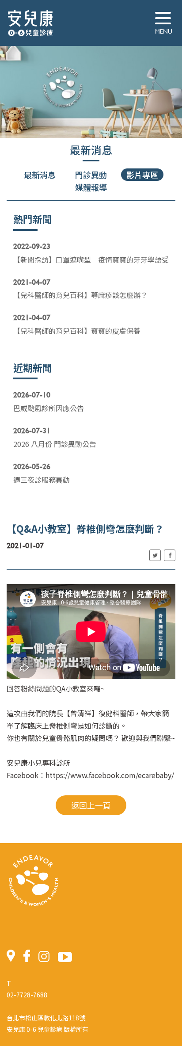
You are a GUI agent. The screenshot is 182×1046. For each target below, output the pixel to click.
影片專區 (142, 174)
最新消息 (40, 174)
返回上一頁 (91, 805)
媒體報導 (91, 187)
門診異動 (91, 174)
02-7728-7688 (27, 994)
